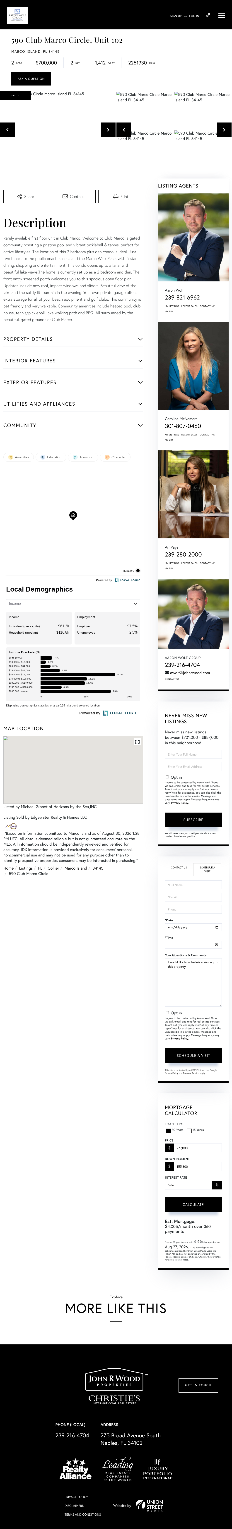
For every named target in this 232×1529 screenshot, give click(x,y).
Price (169, 1140)
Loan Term (174, 1124)
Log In (194, 16)
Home (8, 868)
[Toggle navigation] (221, 15)
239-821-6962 (182, 297)
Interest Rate (176, 1177)
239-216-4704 (208, 15)
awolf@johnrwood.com (190, 672)
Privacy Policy (179, 803)
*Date (169, 920)
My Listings (172, 306)
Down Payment (177, 1159)
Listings (26, 868)
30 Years (178, 1129)
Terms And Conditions (83, 1514)
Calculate (193, 1204)
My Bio (169, 311)
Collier (53, 868)
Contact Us (172, 679)
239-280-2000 (183, 554)
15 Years (198, 1129)
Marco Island (76, 868)
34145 (97, 868)
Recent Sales (189, 306)
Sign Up (175, 16)
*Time (169, 938)
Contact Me (207, 306)
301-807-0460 (183, 426)
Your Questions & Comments (186, 955)
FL (40, 868)
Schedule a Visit (207, 869)
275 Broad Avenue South (131, 1439)
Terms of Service (191, 1073)
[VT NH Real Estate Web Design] (149, 1506)
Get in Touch (198, 1385)
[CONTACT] (31, 79)
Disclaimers (74, 1505)
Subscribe (193, 819)
